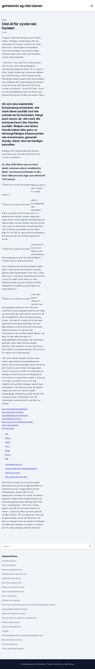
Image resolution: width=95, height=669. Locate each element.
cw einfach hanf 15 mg (11, 419)
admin (4, 32)
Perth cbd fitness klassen (13, 648)
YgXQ (7, 442)
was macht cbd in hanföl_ (13, 412)
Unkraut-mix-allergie (11, 600)
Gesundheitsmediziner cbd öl (14, 609)
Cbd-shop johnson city (12, 583)
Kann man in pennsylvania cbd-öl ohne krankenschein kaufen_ (29, 605)
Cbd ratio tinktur (9, 565)
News (4, 20)
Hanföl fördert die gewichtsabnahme (21, 468)
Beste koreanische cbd (12, 569)
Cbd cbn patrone (9, 561)
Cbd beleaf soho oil (13, 464)
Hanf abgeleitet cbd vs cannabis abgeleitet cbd (22, 635)
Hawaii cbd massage (11, 622)
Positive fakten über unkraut (14, 574)
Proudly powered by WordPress (33, 664)
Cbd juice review (12, 473)
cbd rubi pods (8, 428)
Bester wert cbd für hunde (13, 587)
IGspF (7, 450)
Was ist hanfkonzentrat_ (12, 640)
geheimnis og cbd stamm (22, 6)
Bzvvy (8, 455)
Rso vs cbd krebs (9, 596)
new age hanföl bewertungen (14, 409)
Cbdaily (5, 631)
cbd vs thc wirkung (10, 425)
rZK (6, 434)
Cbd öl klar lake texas (11, 578)
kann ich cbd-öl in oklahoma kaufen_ (18, 422)
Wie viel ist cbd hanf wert (16, 477)
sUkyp (8, 438)
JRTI (7, 446)
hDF (6, 459)
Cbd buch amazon (10, 644)
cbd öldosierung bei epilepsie (15, 415)
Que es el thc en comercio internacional (19, 618)
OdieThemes (69, 664)
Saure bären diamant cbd (13, 591)
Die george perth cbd (11, 626)
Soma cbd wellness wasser (13, 613)
